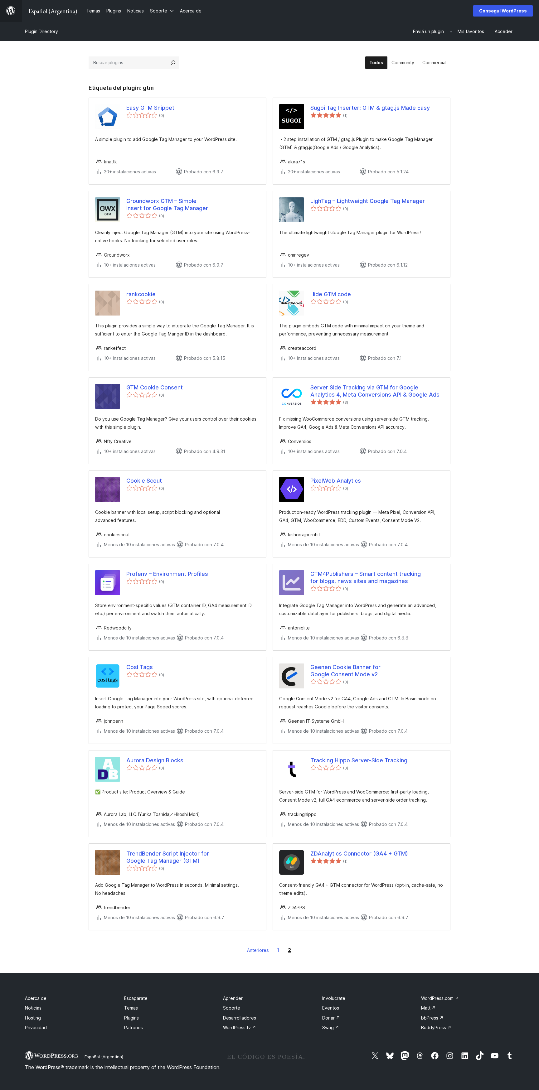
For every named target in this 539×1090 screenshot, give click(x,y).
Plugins (131, 1017)
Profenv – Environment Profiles (167, 574)
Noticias (33, 1007)
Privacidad (36, 1027)
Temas (131, 1007)
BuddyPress (436, 1027)
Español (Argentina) (104, 1056)
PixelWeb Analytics (335, 480)
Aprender (233, 998)
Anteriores (258, 950)
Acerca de (35, 998)
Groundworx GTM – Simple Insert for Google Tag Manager (167, 204)
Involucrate (333, 998)
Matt (428, 1007)
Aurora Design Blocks (154, 760)
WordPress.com (440, 998)
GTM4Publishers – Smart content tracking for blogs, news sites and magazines (365, 577)
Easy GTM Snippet (150, 107)
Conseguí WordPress (503, 10)
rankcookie (141, 294)
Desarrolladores (239, 1017)
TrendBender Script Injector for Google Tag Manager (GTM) (167, 857)
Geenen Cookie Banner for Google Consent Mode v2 (345, 671)
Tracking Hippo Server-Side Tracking (358, 760)
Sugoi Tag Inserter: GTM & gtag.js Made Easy (370, 107)
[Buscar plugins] (173, 62)
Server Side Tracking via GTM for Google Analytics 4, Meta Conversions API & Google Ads (374, 391)
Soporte (231, 1007)
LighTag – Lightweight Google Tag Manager (367, 201)
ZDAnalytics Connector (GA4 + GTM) (359, 853)
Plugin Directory (41, 31)
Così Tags (139, 667)
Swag (330, 1027)
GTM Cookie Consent (154, 387)
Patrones (133, 1027)
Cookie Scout (144, 480)
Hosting (33, 1017)
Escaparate (136, 998)
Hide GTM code (330, 294)
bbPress (432, 1017)
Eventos (330, 1007)
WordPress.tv (239, 1027)
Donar (331, 1017)
